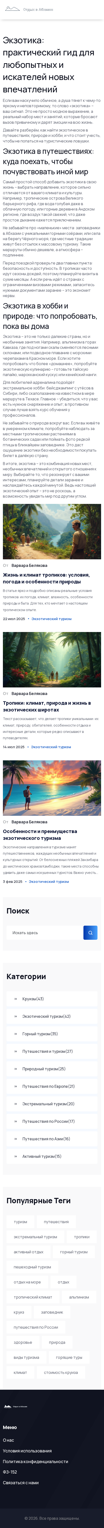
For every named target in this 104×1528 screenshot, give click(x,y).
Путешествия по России (48, 1121)
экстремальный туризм (35, 1236)
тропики (81, 1236)
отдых (63, 1282)
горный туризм (74, 1252)
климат (20, 1372)
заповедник (52, 1312)
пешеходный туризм (32, 1267)
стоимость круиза (61, 1372)
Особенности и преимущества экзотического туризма (40, 834)
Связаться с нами (21, 1482)
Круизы (33, 998)
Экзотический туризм (46, 1016)
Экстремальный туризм (48, 1103)
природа (57, 1342)
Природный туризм (44, 1068)
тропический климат (33, 1297)
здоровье (23, 1342)
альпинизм (79, 1297)
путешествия (56, 1221)
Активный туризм (42, 1156)
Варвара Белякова (29, 565)
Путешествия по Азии (46, 1139)
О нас (8, 1440)
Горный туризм (40, 1033)
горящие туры (69, 1357)
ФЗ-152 (10, 1472)
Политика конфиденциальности (35, 1461)
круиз (19, 1312)
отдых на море (27, 1282)
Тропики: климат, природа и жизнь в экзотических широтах (47, 706)
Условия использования (27, 1451)
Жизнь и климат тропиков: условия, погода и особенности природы (46, 578)
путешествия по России (36, 1327)
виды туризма (26, 1357)
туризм (20, 1221)
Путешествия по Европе (48, 1086)
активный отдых (28, 1252)
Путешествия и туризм (47, 1051)
